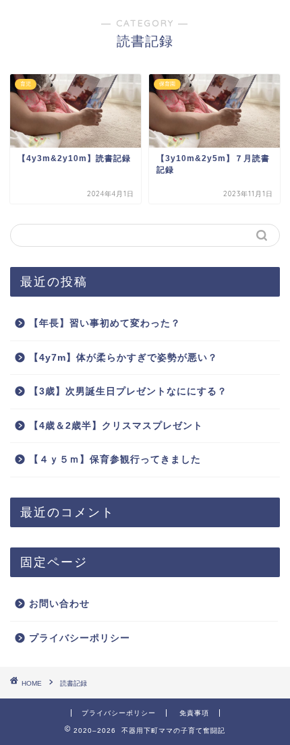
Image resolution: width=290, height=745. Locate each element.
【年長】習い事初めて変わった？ (105, 323)
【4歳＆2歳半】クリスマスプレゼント (116, 426)
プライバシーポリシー (79, 638)
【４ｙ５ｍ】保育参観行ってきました (115, 459)
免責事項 (194, 713)
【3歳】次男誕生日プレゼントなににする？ (128, 391)
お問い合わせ (59, 604)
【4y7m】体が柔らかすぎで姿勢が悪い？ (123, 358)
